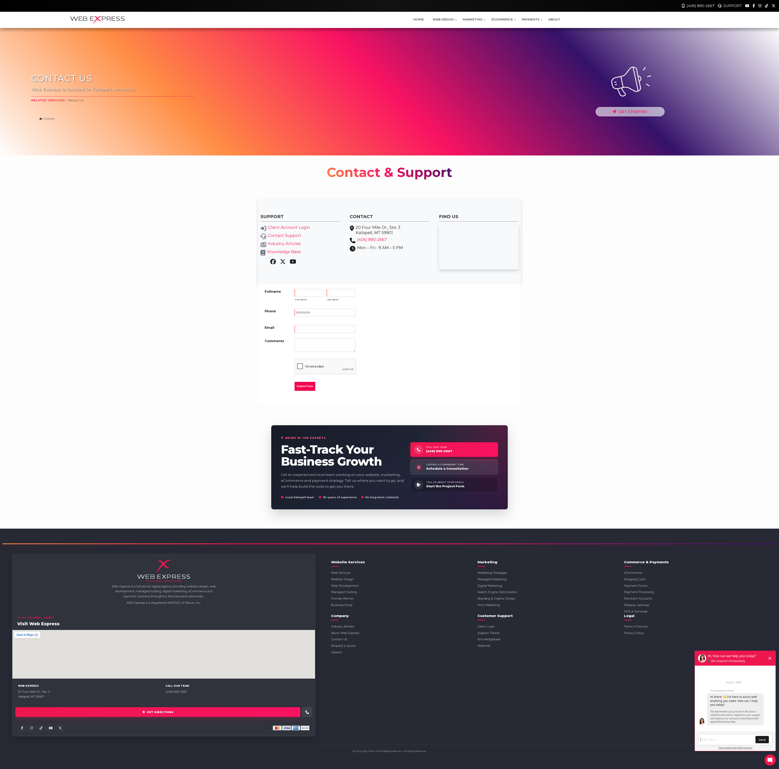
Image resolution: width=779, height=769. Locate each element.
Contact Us (339, 639)
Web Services (340, 573)
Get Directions (160, 712)
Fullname (273, 291)
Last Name (332, 299)
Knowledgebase (489, 639)
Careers (336, 652)
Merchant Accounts (638, 598)
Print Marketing (489, 605)
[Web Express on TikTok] (41, 728)
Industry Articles (284, 243)
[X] (773, 6)
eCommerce (633, 573)
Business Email (341, 605)
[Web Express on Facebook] (22, 728)
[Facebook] (754, 6)
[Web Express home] (163, 571)
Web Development (344, 586)
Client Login (486, 626)
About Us (76, 100)
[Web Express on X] (60, 728)
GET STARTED (632, 112)
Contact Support (284, 235)
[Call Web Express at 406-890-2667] (307, 712)
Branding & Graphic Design (496, 598)
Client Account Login (289, 227)
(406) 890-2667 (699, 6)
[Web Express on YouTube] (50, 728)
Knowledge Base (284, 251)
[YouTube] (747, 6)
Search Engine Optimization (498, 592)
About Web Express (345, 633)
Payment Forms (635, 586)
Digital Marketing (490, 586)
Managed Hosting (344, 592)
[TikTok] (767, 6)
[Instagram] (760, 6)
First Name (301, 299)
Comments (274, 341)
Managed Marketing (492, 579)
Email (269, 328)
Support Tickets (489, 633)
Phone (270, 311)
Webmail (484, 646)
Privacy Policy (634, 633)
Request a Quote (343, 646)
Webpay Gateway (636, 605)
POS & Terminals (636, 611)
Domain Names (342, 598)
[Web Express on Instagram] (31, 728)
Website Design (342, 579)
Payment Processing (639, 592)
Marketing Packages (492, 573)
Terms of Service (636, 626)
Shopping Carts (635, 579)
